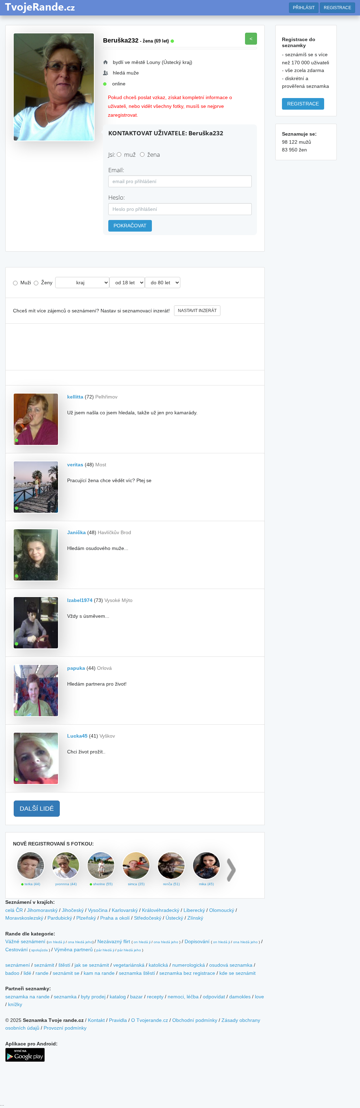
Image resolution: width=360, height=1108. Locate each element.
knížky (15, 1004)
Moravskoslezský (24, 918)
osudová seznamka (230, 965)
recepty (155, 996)
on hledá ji (56, 942)
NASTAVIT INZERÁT (197, 310)
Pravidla (118, 1020)
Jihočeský (73, 910)
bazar (136, 996)
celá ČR (14, 910)
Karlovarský (125, 910)
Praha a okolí (115, 918)
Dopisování (197, 941)
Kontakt (96, 1020)
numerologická (188, 965)
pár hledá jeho (129, 950)
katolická (158, 965)
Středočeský (147, 918)
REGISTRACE (337, 7)
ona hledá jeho (80, 942)
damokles (240, 996)
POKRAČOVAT (130, 225)
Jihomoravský (42, 910)
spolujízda (39, 950)
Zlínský (195, 918)
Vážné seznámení (25, 941)
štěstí (64, 965)
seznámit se (66, 973)
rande (42, 973)
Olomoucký (221, 910)
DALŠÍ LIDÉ (37, 808)
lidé (27, 973)
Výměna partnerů (73, 949)
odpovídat (214, 996)
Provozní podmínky (65, 1028)
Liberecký (194, 910)
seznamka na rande (27, 996)
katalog (118, 996)
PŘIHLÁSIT (304, 7)
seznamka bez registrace (187, 973)
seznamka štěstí (137, 973)
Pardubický (59, 918)
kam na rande (99, 973)
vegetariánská (128, 965)
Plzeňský (86, 918)
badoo (12, 973)
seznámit (44, 965)
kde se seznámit (237, 973)
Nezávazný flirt (113, 941)
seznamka (65, 996)
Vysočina (98, 910)
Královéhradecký (160, 910)
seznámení (17, 965)
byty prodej (93, 996)
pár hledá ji (105, 950)
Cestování (16, 949)
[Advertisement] (135, 347)
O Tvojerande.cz (149, 1020)
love (259, 996)
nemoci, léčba (183, 996)
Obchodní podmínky (194, 1020)
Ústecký (174, 918)
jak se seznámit (92, 965)
